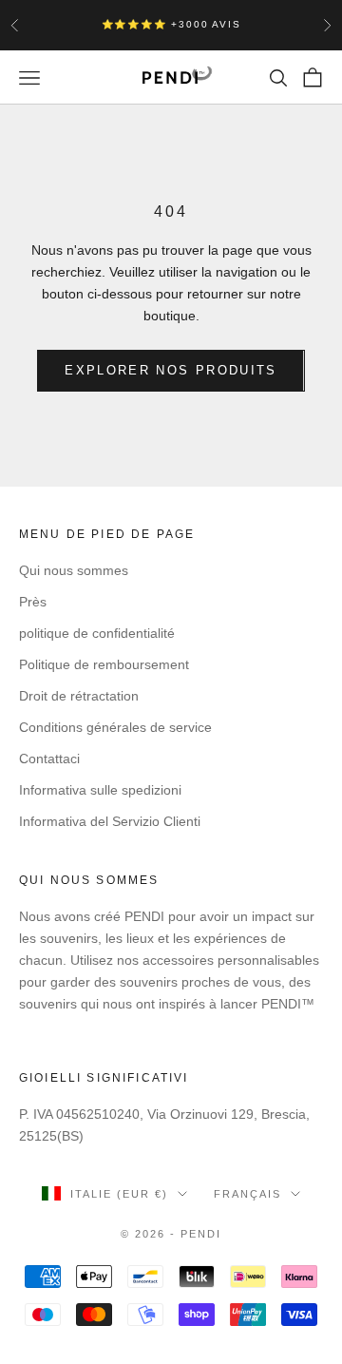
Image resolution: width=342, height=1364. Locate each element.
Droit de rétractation (79, 695)
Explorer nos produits (170, 370)
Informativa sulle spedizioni (100, 789)
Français (247, 1194)
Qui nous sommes (73, 570)
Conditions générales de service (115, 727)
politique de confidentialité (97, 633)
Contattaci (49, 758)
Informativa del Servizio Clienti (109, 821)
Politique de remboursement (104, 664)
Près (33, 601)
